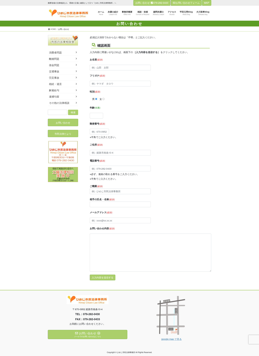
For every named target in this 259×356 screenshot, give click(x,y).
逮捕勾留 (54, 96)
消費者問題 (55, 52)
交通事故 (54, 71)
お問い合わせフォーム (188, 2)
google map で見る (171, 339)
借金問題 (54, 65)
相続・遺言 (55, 84)
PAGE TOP (250, 342)
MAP (206, 2)
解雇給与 (54, 90)
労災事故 (54, 77)
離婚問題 (54, 59)
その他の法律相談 (59, 103)
